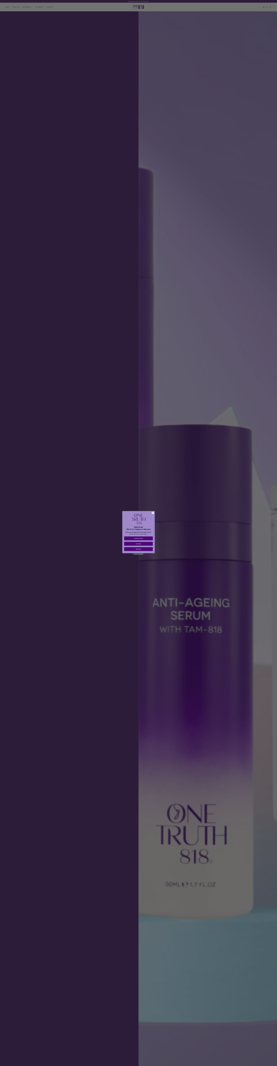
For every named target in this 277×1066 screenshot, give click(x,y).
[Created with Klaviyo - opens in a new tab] (138, 554)
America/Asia (138, 538)
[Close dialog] (153, 513)
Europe (138, 544)
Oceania (138, 549)
